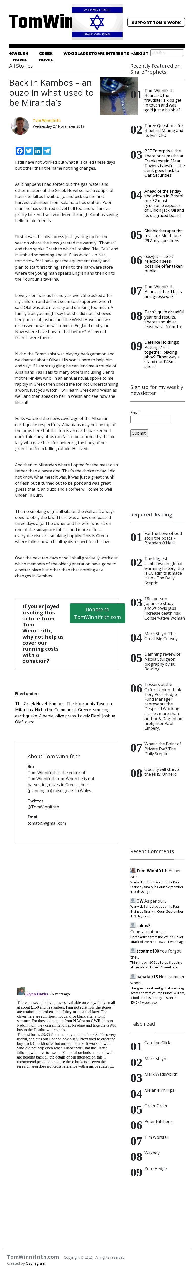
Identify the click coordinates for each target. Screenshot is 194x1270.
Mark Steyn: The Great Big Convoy (161, 636)
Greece (84, 709)
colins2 (143, 925)
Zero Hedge (155, 1168)
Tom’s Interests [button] (110, 53)
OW (139, 901)
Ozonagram (35, 1263)
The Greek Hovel (31, 703)
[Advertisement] (157, 474)
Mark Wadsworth (160, 1074)
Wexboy (152, 1153)
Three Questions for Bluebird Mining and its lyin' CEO (163, 130)
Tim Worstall (156, 1137)
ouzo (30, 722)
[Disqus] (66, 912)
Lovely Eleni (89, 716)
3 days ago (142, 891)
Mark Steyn (155, 1058)
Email (135, 412)
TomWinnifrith (36, 22)
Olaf (19, 722)
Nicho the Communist (55, 709)
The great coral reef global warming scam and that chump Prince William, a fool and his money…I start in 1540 (157, 995)
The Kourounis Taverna (89, 703)
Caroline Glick (157, 1042)
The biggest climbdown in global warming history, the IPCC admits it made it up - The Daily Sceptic (164, 571)
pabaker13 (147, 977)
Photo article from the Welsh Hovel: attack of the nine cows (157, 939)
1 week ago (176, 941)
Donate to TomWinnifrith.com (97, 613)
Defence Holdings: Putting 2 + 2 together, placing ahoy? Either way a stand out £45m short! (162, 354)
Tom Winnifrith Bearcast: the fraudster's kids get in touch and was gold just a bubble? (162, 100)
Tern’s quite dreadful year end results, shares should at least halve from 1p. (164, 319)
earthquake (26, 716)
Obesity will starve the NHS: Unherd (161, 771)
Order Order (156, 1105)
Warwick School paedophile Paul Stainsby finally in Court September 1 (156, 887)
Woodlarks (77, 53)
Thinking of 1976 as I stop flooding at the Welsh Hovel (156, 964)
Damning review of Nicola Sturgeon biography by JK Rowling (162, 661)
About (140, 53)
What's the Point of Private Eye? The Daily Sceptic (162, 748)
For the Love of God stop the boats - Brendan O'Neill (163, 538)
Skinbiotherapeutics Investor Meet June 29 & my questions (163, 235)
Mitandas (24, 709)
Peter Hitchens (158, 1121)
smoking (101, 709)
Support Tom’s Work (156, 22)
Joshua (108, 716)
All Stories (21, 65)
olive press (65, 716)
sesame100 (147, 951)
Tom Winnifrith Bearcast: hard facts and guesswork (163, 291)
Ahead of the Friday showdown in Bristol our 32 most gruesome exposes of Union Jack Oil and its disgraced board (164, 203)
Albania (46, 716)
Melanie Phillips (159, 1090)
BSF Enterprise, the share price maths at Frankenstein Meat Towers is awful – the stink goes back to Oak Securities (164, 163)
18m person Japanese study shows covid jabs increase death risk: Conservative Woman (164, 608)
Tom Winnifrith (152, 871)
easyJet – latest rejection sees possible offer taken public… (163, 264)
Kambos (56, 703)
